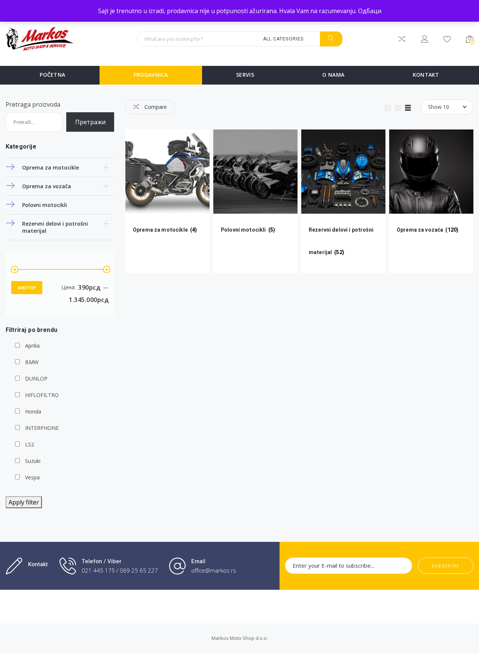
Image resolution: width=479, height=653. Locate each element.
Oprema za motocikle (50, 167)
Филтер (27, 287)
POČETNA (52, 74)
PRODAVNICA (151, 74)
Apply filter (24, 502)
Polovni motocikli (44, 204)
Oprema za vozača (46, 186)
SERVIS (245, 74)
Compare (155, 106)
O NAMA (333, 74)
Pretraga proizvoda (33, 104)
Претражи (90, 122)
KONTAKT (426, 74)
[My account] (424, 40)
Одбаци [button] (369, 11)
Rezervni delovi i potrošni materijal (55, 227)
